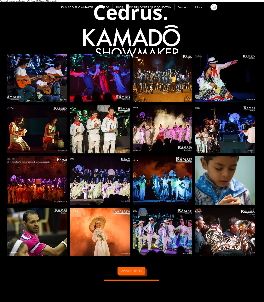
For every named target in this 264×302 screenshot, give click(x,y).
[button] (37, 78)
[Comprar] (213, 7)
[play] (246, 252)
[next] (247, 157)
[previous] (14, 157)
